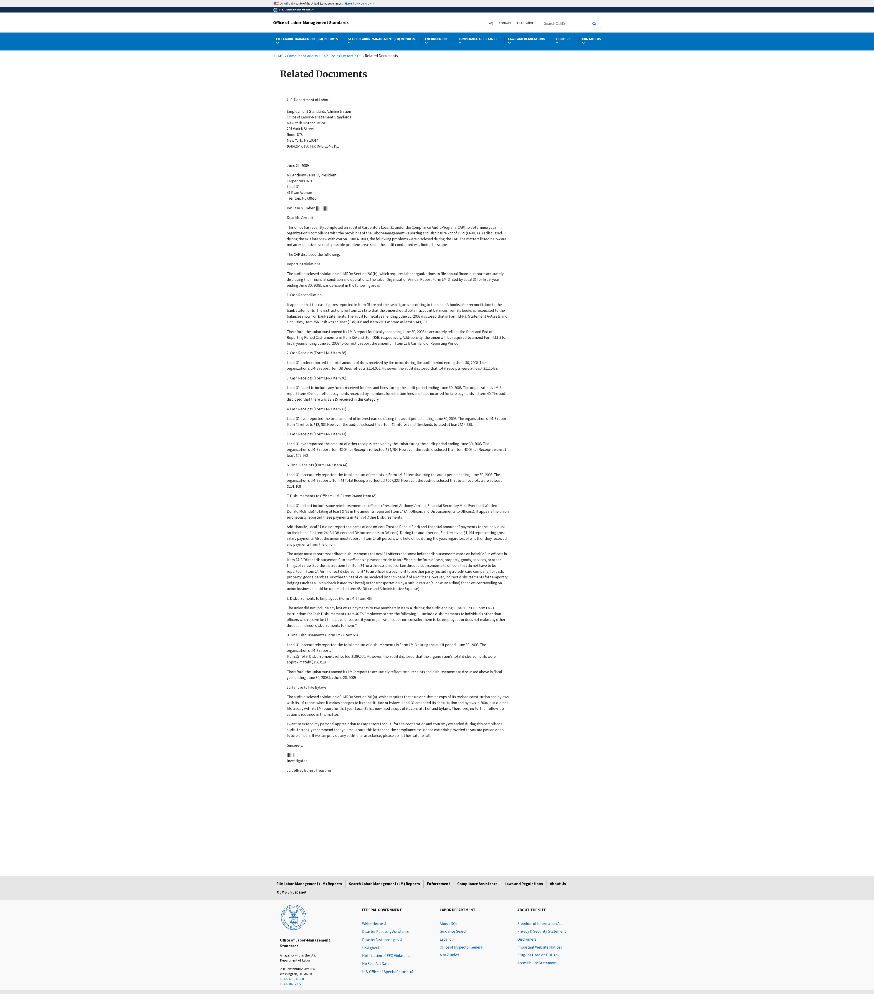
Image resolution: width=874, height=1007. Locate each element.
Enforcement (438, 883)
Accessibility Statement (537, 962)
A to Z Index (449, 954)
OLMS (278, 56)
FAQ (490, 23)
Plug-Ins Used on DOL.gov (538, 954)
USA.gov (369, 947)
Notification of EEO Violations (386, 955)
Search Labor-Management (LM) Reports (384, 883)
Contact (505, 23)
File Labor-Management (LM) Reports (309, 883)
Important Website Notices (539, 947)
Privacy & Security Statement (541, 931)
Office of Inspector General (461, 947)
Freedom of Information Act (540, 923)
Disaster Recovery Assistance (385, 931)
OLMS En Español (291, 892)
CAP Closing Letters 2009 (341, 56)
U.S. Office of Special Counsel (386, 971)
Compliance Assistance (477, 883)
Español (446, 939)
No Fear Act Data (375, 963)
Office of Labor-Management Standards (311, 22)
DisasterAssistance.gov (380, 939)
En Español (525, 23)
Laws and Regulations (524, 883)
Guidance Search (453, 931)
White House (372, 923)
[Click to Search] (594, 23)
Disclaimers (526, 939)
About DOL (448, 923)
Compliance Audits (302, 56)
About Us (558, 883)
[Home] (293, 917)
